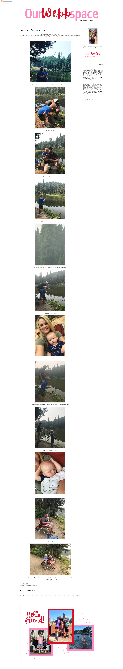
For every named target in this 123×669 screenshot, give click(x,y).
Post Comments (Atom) (29, 597)
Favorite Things (93, 77)
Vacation (85, 91)
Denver (90, 74)
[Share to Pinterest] (27, 583)
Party (84, 85)
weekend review (92, 92)
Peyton (26, 585)
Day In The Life (99, 73)
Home (50, 595)
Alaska (84, 70)
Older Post (78, 595)
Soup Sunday (94, 87)
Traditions (95, 89)
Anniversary (91, 70)
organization (95, 84)
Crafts (88, 73)
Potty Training (100, 85)
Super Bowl (100, 88)
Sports (98, 87)
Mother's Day (85, 84)
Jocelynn (92, 80)
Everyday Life (86, 75)
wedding (94, 91)
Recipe (89, 86)
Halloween (100, 78)
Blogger (66, 665)
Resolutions (93, 86)
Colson (23, 585)
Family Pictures (97, 75)
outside (98, 84)
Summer (29, 585)
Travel (98, 89)
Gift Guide (91, 78)
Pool (96, 85)
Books (95, 71)
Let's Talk (87, 82)
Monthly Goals (99, 83)
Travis (101, 89)
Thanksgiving (86, 89)
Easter (101, 74)
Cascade (84, 72)
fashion (101, 75)
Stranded (91, 88)
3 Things (100, 69)
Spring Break (86, 88)
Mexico (89, 83)
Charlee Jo (89, 72)
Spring (101, 87)
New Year (90, 84)
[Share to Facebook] (26, 583)
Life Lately (92, 82)
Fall (90, 75)
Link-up (97, 82)
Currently (91, 73)
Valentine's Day (90, 91)
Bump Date (100, 71)
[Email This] (22, 583)
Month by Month (93, 83)
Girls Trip (94, 78)
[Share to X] (25, 583)
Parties (101, 84)
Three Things (91, 89)
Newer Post (22, 595)
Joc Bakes (89, 80)
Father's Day (86, 77)
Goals (97, 78)
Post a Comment (24, 593)
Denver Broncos (96, 74)
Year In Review (91, 94)
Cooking (85, 73)
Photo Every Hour (92, 85)
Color (98, 72)
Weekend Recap (34, 585)
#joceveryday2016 (86, 69)
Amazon (87, 70)
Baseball (99, 70)
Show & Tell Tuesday (87, 87)
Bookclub (92, 71)
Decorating (85, 74)
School (97, 86)
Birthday (88, 71)
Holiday (90, 79)
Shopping (100, 86)
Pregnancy (85, 86)
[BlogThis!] (23, 583)
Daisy (94, 73)
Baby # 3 (95, 70)
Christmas (95, 72)
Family (92, 75)
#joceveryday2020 (94, 69)
